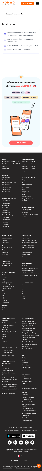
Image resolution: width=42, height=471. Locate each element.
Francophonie (26, 196)
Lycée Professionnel (8, 286)
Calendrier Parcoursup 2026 (30, 335)
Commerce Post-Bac (28, 402)
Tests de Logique (27, 420)
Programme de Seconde (29, 171)
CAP (3, 280)
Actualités (25, 212)
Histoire (4, 240)
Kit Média (24, 217)
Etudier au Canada (8, 350)
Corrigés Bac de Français (30, 333)
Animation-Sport (27, 381)
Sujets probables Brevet (29, 323)
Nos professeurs (27, 180)
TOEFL (23, 298)
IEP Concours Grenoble (29, 413)
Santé (4, 334)
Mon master (25, 346)
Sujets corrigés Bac (28, 330)
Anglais (4, 250)
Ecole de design (27, 252)
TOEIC (23, 296)
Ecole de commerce (28, 250)
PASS (3, 307)
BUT (3, 296)
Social (4, 336)
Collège (4, 277)
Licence (4, 300)
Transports (5, 368)
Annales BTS (6, 185)
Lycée (23, 360)
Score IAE (24, 418)
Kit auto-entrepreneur (8, 393)
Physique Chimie (7, 247)
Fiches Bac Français (8, 215)
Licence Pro (5, 303)
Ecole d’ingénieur (27, 254)
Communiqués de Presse (30, 214)
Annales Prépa (6, 187)
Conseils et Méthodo (28, 321)
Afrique (24, 194)
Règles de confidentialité (29, 431)
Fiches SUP (5, 227)
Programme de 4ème (28, 166)
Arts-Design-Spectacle (9, 332)
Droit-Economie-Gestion (9, 323)
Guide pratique (26, 367)
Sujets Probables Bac (28, 326)
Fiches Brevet (6, 212)
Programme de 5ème (28, 164)
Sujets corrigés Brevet (28, 328)
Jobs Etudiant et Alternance (30, 273)
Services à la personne (9, 387)
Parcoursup (25, 238)
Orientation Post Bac (28, 342)
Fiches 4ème (6, 205)
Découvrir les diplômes (29, 240)
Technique (25, 395)
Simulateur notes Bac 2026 (10, 161)
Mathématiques (7, 238)
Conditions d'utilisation (12, 431)
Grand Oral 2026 (27, 349)
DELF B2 (24, 294)
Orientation (25, 187)
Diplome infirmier (7, 310)
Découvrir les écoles (28, 247)
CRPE (23, 376)
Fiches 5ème (6, 203)
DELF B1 (24, 291)
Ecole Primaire (6, 275)
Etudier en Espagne (8, 355)
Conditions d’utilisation (23, 468)
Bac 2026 (5, 166)
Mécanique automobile (9, 384)
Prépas (4, 298)
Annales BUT (6, 189)
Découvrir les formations (29, 243)
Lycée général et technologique (7, 283)
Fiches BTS (5, 217)
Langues (4, 341)
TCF (23, 287)
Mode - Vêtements (7, 371)
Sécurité (24, 392)
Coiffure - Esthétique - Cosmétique (9, 374)
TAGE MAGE (25, 415)
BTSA (3, 293)
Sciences (5, 329)
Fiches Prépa (6, 220)
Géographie (5, 243)
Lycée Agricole (6, 288)
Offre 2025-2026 (7, 263)
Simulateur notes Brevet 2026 (11, 164)
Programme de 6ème (28, 161)
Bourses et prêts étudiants (30, 268)
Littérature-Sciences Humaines (8, 326)
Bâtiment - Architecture (9, 379)
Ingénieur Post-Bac (28, 397)
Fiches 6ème (6, 201)
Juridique (25, 386)
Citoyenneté (25, 192)
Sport (23, 189)
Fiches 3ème (6, 208)
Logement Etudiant (28, 271)
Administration (26, 379)
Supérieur (25, 363)
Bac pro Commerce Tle (14, 14)
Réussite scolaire (27, 185)
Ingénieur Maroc (27, 399)
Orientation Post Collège (29, 344)
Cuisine (4, 366)
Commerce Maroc (27, 408)
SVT (3, 245)
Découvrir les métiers (28, 245)
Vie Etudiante (26, 266)
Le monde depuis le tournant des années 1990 (20, 40)
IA (22, 182)
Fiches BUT (5, 222)
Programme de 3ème (28, 168)
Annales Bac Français (9, 182)
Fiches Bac (5, 210)
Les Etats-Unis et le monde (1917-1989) (22, 45)
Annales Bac (6, 177)
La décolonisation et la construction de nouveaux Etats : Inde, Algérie (21, 34)
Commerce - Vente (8, 377)
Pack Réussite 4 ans (8, 266)
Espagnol (5, 252)
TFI (22, 284)
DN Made (5, 305)
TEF (23, 289)
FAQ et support (26, 210)
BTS (3, 291)
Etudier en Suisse (7, 353)
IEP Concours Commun (29, 411)
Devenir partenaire (27, 257)
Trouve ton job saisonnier (29, 275)
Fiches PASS (5, 224)
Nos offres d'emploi (26, 427)
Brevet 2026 (5, 168)
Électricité (5, 382)
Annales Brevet (6, 180)
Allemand (5, 254)
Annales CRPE (6, 192)
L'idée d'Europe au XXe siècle (18, 49)
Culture (24, 383)
